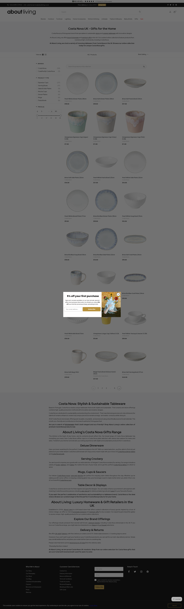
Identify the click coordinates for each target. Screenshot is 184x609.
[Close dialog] (118, 294)
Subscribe (91, 309)
